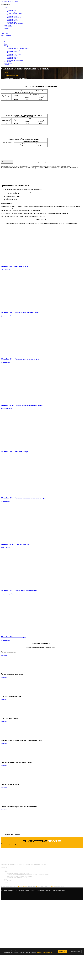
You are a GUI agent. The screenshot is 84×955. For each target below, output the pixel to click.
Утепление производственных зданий (18, 11)
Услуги (6, 9)
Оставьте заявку (7, 162)
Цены (5, 7)
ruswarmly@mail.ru (6, 35)
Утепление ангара (12, 19)
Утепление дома (11, 10)
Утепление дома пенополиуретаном (17, 877)
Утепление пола (11, 22)
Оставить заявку (5, 4)
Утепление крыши (12, 20)
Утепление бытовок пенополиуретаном (18, 873)
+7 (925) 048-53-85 (34, 913)
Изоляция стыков (12, 14)
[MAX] (39, 920)
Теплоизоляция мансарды (14, 13)
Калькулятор (7, 25)
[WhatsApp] (34, 920)
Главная (6, 72)
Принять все (62, 951)
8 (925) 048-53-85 (5, 34)
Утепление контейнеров (14, 17)
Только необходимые (75, 951)
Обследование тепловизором (15, 23)
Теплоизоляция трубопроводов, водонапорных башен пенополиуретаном (27, 874)
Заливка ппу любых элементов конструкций (19, 876)
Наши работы (8, 26)
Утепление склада (12, 16)
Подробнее (4, 655)
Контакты (6, 28)
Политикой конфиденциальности (44, 952)
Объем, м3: (48, 102)
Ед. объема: (31, 149)
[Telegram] (29, 920)
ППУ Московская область (11, 75)
